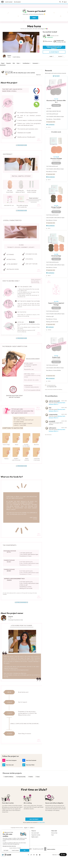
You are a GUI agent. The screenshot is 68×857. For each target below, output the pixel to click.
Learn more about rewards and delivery (53, 389)
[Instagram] (33, 854)
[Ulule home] (14, 855)
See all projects (17, 2)
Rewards (8, 63)
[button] (3, 854)
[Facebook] (28, 854)
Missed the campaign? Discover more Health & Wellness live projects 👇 (54, 47)
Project (2, 63)
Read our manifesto (51, 849)
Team (52, 835)
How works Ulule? (35, 833)
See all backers (48, 434)
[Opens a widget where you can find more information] (63, 854)
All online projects (54, 52)
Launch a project (8, 2)
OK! (24, 850)
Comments (36, 63)
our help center (41, 822)
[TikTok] (31, 854)
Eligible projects (34, 836)
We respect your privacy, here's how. (9, 846)
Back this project (34, 819)
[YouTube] (39, 854)
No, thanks (6, 850)
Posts (19, 63)
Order (34, 17)
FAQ (14, 63)
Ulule (3, 805)
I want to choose (15, 850)
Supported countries (35, 835)
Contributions (27, 63)
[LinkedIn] (36, 854)
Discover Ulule (54, 833)
